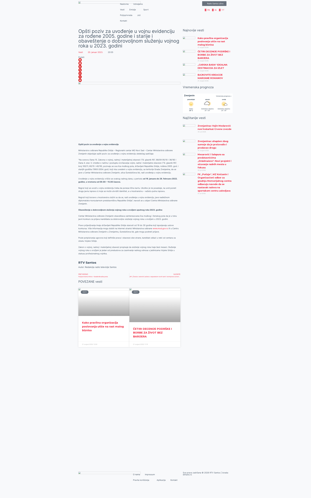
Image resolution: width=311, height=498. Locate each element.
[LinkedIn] (129, 66)
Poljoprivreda (126, 15)
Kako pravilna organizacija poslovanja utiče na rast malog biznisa (103, 326)
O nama (136, 474)
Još (138, 15)
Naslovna (124, 4)
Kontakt (123, 21)
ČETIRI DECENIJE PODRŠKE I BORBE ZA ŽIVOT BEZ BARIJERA (152, 332)
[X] (129, 77)
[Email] (129, 80)
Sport (146, 9)
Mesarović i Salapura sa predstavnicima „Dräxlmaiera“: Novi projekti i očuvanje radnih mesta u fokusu (214, 161)
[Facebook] (129, 60)
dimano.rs (187, 474)
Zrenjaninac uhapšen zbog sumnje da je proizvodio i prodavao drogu (213, 144)
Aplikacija (161, 480)
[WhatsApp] (129, 73)
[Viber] (129, 70)
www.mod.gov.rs (160, 228)
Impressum (150, 474)
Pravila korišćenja (141, 480)
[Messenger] (129, 63)
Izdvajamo (138, 4)
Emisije (132, 9)
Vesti (122, 9)
